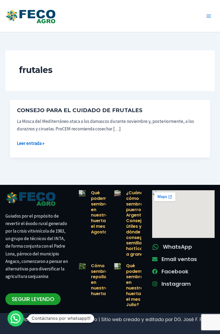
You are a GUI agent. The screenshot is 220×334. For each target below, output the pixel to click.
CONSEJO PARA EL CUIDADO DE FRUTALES (79, 110)
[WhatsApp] (155, 247)
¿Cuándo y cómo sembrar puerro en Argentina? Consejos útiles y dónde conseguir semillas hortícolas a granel (138, 223)
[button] (16, 318)
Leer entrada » (30, 143)
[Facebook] (154, 271)
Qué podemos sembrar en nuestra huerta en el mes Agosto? (101, 212)
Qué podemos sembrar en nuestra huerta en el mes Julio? (136, 285)
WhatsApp (177, 247)
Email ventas (179, 259)
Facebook (175, 271)
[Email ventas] (154, 259)
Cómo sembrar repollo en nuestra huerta (100, 280)
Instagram (176, 284)
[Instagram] (154, 284)
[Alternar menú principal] (209, 16)
